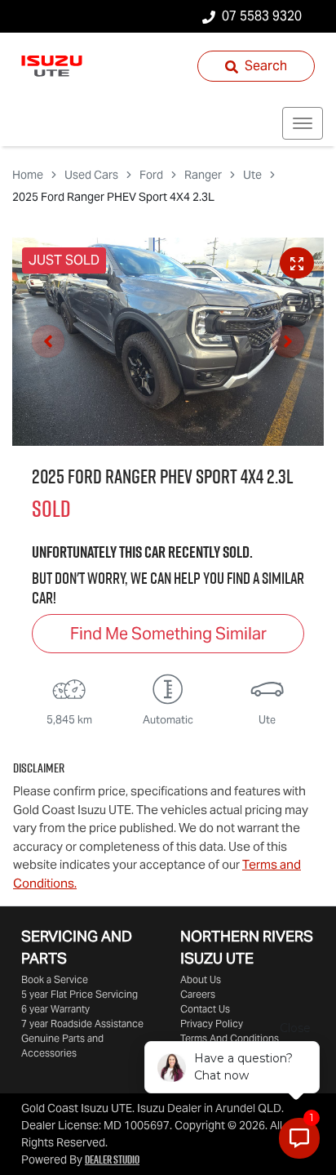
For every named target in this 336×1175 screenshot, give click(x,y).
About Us (200, 979)
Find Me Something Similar (168, 633)
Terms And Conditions (229, 1038)
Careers (197, 994)
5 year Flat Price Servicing (79, 994)
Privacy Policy (211, 1023)
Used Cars (91, 174)
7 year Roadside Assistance (82, 1023)
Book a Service (54, 979)
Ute (252, 174)
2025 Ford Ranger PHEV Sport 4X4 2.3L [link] (113, 196)
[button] (302, 123)
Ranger (203, 174)
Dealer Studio (112, 1159)
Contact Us (205, 1009)
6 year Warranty (55, 1009)
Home (27, 174)
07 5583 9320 (262, 15)
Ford (151, 174)
